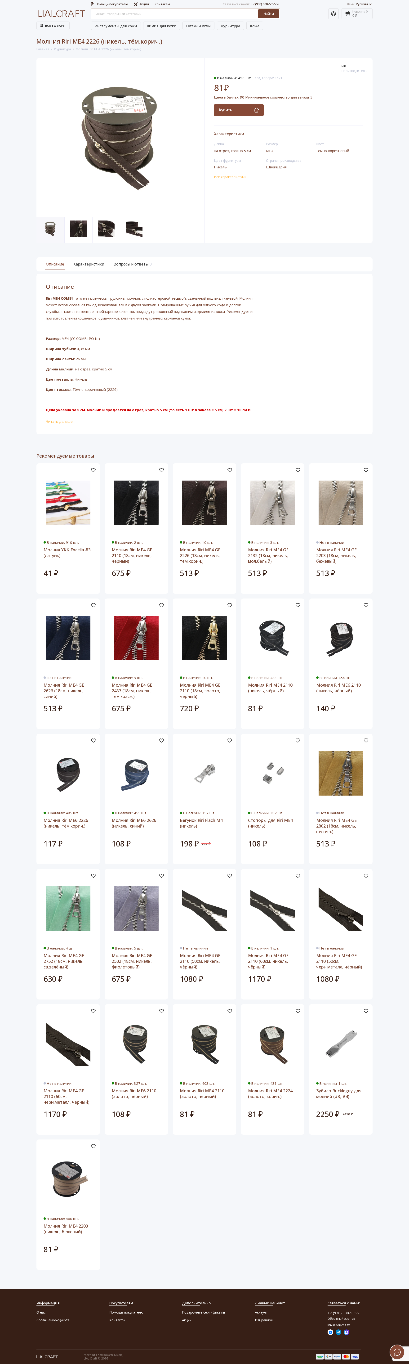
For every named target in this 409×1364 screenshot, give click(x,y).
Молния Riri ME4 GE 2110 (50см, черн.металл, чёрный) (339, 961)
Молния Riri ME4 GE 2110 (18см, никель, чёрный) (132, 555)
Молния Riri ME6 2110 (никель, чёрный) (338, 687)
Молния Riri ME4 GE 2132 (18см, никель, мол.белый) (268, 555)
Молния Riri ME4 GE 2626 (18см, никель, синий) (64, 690)
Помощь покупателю (112, 4)
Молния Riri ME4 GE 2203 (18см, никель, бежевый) (336, 555)
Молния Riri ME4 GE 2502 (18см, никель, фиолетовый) (132, 961)
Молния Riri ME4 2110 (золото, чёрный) (202, 1093)
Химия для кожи (161, 25)
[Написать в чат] (397, 1352)
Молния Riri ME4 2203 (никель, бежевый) (66, 1228)
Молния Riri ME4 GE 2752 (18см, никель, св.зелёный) (64, 961)
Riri (343, 66)
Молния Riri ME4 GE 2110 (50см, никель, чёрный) (200, 961)
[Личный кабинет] (333, 13)
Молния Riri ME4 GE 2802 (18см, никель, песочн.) (336, 825)
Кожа (254, 25)
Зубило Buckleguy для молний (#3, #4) (338, 1093)
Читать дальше (59, 421)
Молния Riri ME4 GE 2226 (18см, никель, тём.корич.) (200, 555)
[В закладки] (93, 470)
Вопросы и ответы (132, 264)
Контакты (162, 4)
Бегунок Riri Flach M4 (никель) (201, 823)
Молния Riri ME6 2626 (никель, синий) (134, 823)
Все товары (55, 25)
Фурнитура (230, 25)
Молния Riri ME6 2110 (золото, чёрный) (134, 1093)
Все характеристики (230, 177)
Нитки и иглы (198, 25)
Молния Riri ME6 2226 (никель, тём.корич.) (66, 823)
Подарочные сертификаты (203, 1312)
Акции (144, 4)
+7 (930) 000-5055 (249, 4)
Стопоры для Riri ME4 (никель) (270, 823)
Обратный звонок (341, 1318)
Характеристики (89, 264)
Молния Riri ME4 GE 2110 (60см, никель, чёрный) (268, 961)
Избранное (264, 1320)
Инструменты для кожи (116, 25)
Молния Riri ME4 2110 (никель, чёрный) (270, 687)
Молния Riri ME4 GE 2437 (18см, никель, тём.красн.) (132, 690)
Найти (268, 13)
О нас (40, 1312)
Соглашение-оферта (53, 1320)
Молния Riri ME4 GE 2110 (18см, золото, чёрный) (200, 690)
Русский (357, 4)
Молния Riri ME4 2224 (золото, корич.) (270, 1093)
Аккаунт (261, 1312)
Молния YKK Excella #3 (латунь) (67, 552)
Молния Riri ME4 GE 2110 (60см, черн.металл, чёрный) (66, 1096)
